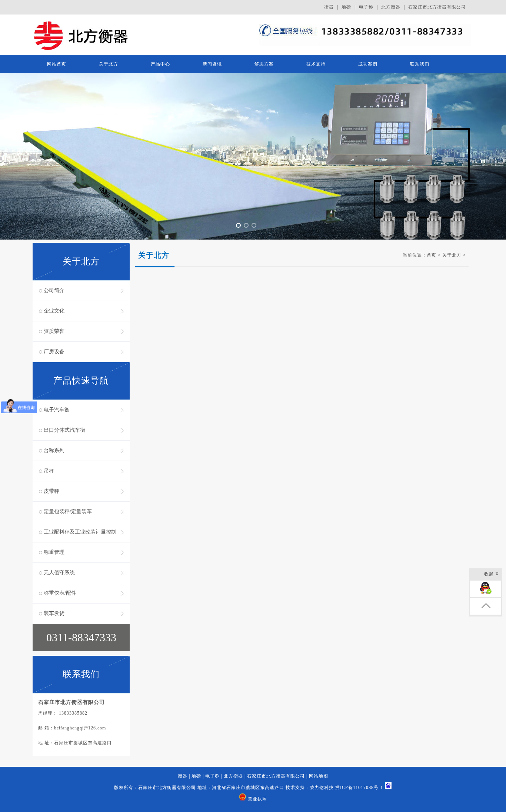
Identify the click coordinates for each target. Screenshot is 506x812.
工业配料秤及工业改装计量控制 (80, 532)
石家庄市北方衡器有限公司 (437, 7)
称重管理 (54, 552)
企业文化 (54, 311)
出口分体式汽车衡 (64, 430)
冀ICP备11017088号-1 (359, 787)
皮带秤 (51, 491)
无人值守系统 (59, 572)
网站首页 (56, 64)
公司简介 (54, 290)
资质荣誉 (54, 331)
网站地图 (318, 776)
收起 (489, 574)
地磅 (346, 7)
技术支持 (316, 64)
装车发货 (54, 613)
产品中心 (160, 64)
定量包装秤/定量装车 (68, 511)
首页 (431, 255)
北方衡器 (390, 7)
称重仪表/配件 (60, 593)
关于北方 (108, 64)
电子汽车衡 (57, 409)
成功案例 (367, 64)
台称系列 (54, 450)
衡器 (329, 7)
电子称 (366, 7)
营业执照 (257, 799)
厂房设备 (54, 351)
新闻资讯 (212, 64)
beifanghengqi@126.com (80, 728)
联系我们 (419, 64)
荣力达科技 (322, 787)
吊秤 (49, 471)
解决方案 (264, 64)
